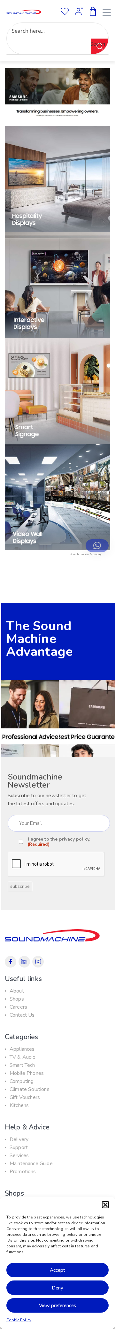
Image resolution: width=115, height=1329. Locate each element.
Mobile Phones (27, 1073)
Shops (17, 999)
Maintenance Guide (31, 1163)
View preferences (57, 1305)
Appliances (22, 1049)
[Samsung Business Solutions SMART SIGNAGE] (57, 391)
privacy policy (74, 839)
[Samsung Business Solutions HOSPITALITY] (57, 179)
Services (19, 1155)
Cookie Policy (18, 1320)
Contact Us (22, 1015)
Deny (57, 1288)
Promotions (23, 1171)
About (17, 991)
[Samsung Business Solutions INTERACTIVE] (57, 285)
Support (19, 1147)
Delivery (19, 1139)
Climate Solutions (30, 1089)
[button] (105, 1204)
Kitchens (19, 1105)
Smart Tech (22, 1065)
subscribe (20, 886)
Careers (18, 1007)
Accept (57, 1270)
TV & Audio (23, 1057)
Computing (22, 1081)
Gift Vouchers (25, 1097)
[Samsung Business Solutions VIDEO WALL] (57, 497)
